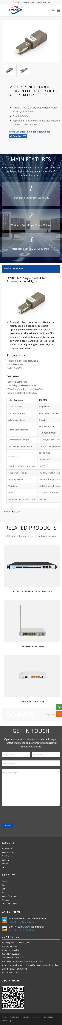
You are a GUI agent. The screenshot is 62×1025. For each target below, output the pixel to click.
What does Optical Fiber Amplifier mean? (28, 918)
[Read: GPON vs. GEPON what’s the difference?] (4, 928)
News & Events (8, 852)
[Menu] (58, 10)
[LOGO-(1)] (25, 10)
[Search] (52, 10)
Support (5, 863)
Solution (5, 860)
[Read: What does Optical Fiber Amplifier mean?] (4, 920)
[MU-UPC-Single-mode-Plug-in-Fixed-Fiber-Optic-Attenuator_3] (31, 41)
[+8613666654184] (59, 707)
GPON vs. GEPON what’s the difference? (27, 926)
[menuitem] (52, 10)
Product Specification (13, 268)
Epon (4, 885)
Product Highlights (12, 511)
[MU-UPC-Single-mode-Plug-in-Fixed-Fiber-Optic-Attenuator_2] (23, 70)
